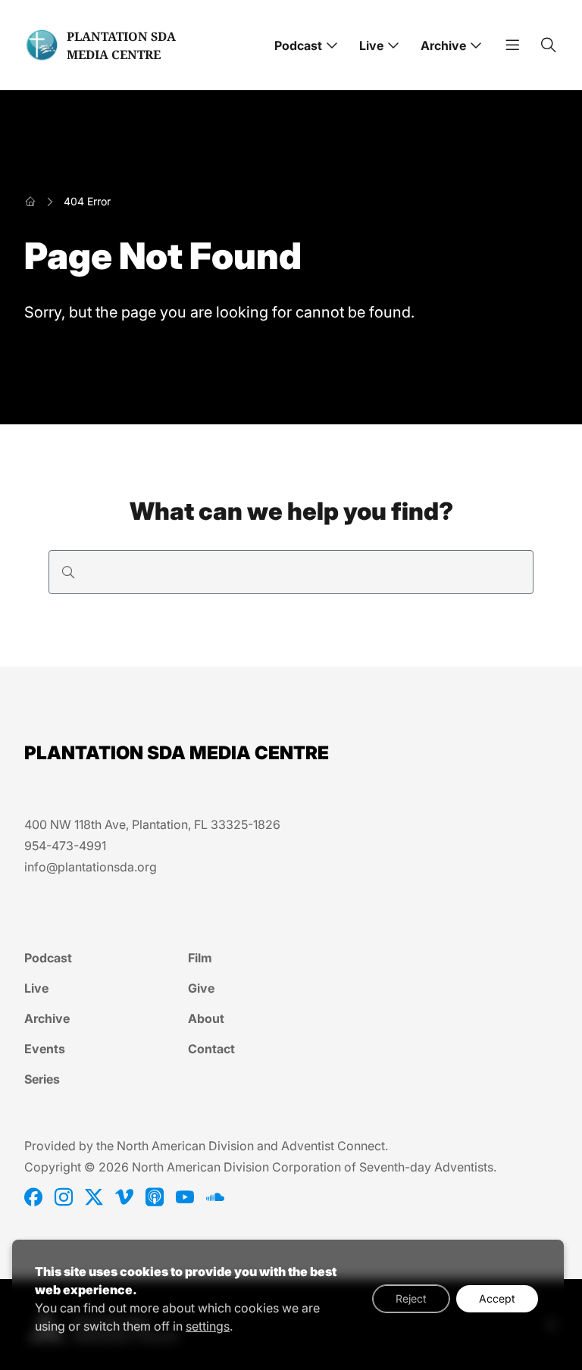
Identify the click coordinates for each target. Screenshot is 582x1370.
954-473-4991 (65, 845)
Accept (497, 1298)
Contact (211, 1048)
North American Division (185, 1145)
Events (44, 1048)
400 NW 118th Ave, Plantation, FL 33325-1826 (152, 824)
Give (201, 988)
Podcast (298, 45)
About (206, 1018)
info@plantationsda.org (90, 866)
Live (371, 45)
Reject (411, 1298)
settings (208, 1326)
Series (42, 1079)
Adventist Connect (333, 1145)
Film (200, 957)
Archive (443, 45)
